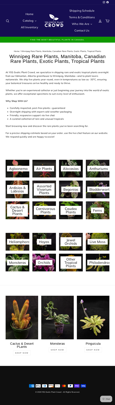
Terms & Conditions (82, 17)
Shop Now (22, 353)
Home (30, 14)
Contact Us (81, 30)
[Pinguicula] (93, 317)
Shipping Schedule (82, 10)
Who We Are (81, 24)
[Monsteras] (57, 317)
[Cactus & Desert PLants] (22, 317)
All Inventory (29, 27)
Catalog (28, 20)
